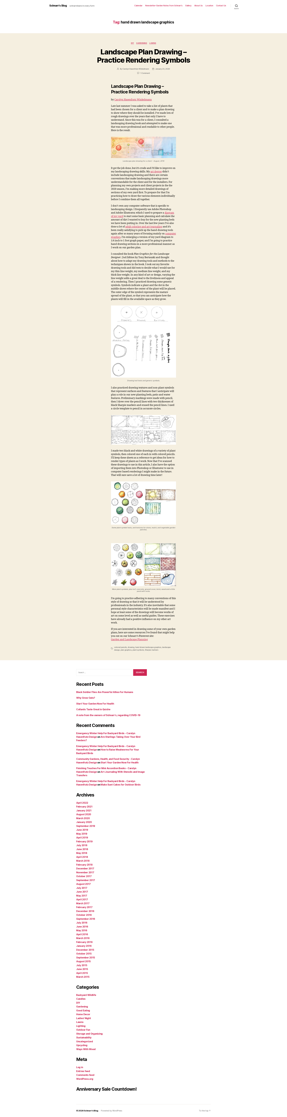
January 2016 (84, 946)
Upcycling (81, 1045)
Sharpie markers (151, 650)
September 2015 (85, 957)
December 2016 (85, 911)
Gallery (188, 5)
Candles (81, 998)
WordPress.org (84, 1079)
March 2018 (82, 860)
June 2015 (82, 969)
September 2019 (85, 826)
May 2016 (81, 930)
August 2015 (83, 961)
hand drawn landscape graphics (148, 647)
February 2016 (84, 942)
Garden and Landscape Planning (129, 639)
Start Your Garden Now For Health (95, 703)
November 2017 (85, 872)
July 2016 (81, 922)
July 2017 (81, 888)
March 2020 (83, 818)
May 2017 (81, 895)
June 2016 (82, 926)
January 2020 (84, 822)
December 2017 (85, 868)
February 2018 (84, 864)
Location (209, 5)
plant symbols (138, 650)
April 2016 (82, 934)
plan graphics (126, 650)
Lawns (152, 43)
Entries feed (83, 1071)
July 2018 (81, 845)
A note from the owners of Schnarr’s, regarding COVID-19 (108, 715)
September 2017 (85, 880)
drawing (131, 647)
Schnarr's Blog (58, 5)
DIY (132, 43)
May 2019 (81, 833)
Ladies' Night (83, 1018)
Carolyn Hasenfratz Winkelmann (136, 69)
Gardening (141, 43)
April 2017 (82, 899)
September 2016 (85, 918)
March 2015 (82, 976)
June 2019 (82, 829)
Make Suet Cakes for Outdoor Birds (120, 784)
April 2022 (82, 802)
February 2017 (84, 907)
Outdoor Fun (83, 1029)
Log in (79, 1067)
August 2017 (83, 884)
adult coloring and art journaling (143, 226)
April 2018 (82, 857)
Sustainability (83, 1037)
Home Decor (83, 1014)
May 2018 (81, 853)
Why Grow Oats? (85, 697)
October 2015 (84, 953)
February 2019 (84, 841)
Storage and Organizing (89, 1033)
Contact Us (221, 5)
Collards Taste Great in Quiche (93, 709)
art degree (156, 171)
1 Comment (145, 73)
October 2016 (84, 915)
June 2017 (82, 891)
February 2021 (84, 806)
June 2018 (82, 849)
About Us (198, 5)
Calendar (138, 5)
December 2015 (85, 949)
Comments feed (85, 1075)
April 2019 (82, 837)
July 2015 (81, 965)
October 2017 (84, 876)
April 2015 (82, 973)
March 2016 (82, 938)
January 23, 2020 (162, 69)
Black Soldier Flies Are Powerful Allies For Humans (104, 692)
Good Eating (83, 1010)
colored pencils (120, 647)
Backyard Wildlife (86, 995)
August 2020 (83, 814)
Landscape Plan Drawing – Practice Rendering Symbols (143, 55)
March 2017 (82, 903)
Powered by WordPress (111, 1110)
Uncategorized (84, 1041)
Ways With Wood (86, 1049)
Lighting (81, 1026)
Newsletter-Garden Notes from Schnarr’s (163, 5)
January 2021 (83, 810)
